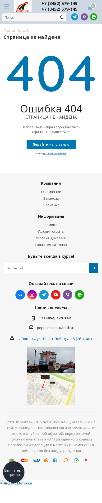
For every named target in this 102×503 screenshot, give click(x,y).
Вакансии (51, 198)
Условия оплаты (51, 231)
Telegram (74, 16)
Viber (84, 16)
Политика (51, 205)
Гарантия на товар (51, 244)
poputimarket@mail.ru (55, 327)
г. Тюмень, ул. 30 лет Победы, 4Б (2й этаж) (55, 338)
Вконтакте (20, 295)
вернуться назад (54, 153)
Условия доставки (51, 238)
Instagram (32, 295)
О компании (51, 191)
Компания (51, 183)
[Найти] (61, 17)
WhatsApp (93, 16)
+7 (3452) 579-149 (59, 3)
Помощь (51, 224)
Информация (51, 216)
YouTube (55, 295)
